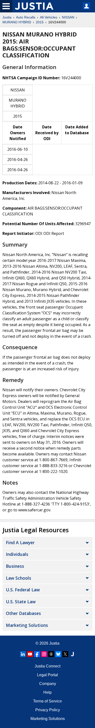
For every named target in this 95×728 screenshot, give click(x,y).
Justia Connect (47, 666)
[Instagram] (44, 654)
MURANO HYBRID (16, 22)
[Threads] (51, 654)
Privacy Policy (47, 710)
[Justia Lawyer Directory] (72, 654)
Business (15, 566)
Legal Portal (47, 675)
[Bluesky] (58, 654)
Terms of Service (47, 701)
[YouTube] (30, 654)
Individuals (17, 554)
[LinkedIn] (23, 654)
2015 (40, 22)
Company (47, 684)
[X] (65, 654)
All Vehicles (48, 17)
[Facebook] (37, 654)
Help (47, 692)
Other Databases (23, 613)
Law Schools (18, 578)
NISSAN (68, 17)
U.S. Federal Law (23, 590)
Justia (6, 17)
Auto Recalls (25, 17)
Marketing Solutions (27, 625)
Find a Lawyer (20, 542)
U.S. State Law (21, 601)
